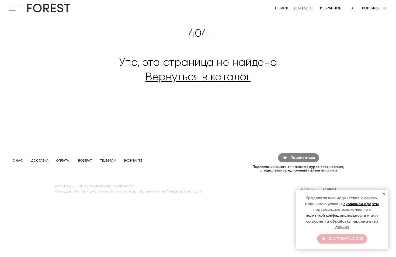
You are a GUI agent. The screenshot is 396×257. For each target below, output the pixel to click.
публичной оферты (361, 204)
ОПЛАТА (62, 160)
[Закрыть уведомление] (384, 194)
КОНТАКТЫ (303, 8)
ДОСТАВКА (39, 160)
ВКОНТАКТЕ (133, 160)
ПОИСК (281, 8)
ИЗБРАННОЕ (330, 8)
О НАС (17, 160)
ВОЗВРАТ (85, 160)
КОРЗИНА (370, 8)
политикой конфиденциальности (336, 215)
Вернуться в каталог (198, 76)
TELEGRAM (108, 160)
